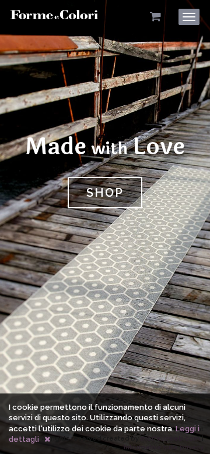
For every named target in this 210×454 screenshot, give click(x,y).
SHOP (105, 193)
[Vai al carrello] (155, 16)
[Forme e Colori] (54, 18)
